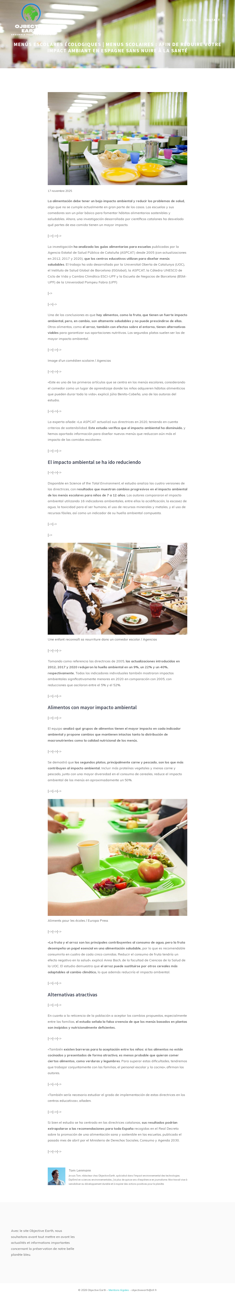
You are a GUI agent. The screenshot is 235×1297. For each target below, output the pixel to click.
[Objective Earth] (31, 20)
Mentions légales (119, 1290)
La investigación (60, 247)
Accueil (190, 20)
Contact (212, 20)
